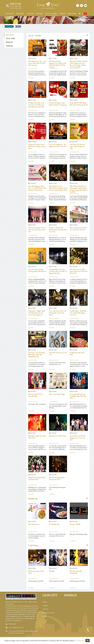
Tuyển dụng (9, 46)
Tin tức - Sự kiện (10, 38)
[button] (86, 13)
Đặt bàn (45, 602)
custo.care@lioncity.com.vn (16, 627)
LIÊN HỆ (62, 13)
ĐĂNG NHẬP (72, 13)
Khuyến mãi (9, 42)
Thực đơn (45, 609)
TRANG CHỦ (9, 13)
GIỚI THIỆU (20, 13)
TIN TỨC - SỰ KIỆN (51, 13)
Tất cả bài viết (10, 35)
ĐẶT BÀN (40, 13)
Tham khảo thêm (80, 641)
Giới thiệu (45, 605)
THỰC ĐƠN (30, 13)
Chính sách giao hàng (48, 612)
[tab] (58, 35)
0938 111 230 (12, 624)
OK (87, 640)
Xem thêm (31, 78)
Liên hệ (45, 616)
